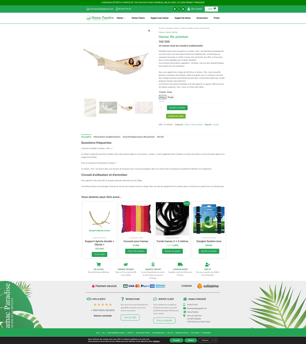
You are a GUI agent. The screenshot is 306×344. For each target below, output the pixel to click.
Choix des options (136, 251)
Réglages (205, 340)
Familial (216, 124)
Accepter (176, 340)
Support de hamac (183, 18)
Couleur (162, 92)
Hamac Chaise (138, 18)
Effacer (162, 101)
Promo (217, 18)
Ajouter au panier (177, 107)
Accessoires (202, 18)
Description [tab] (86, 137)
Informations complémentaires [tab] (107, 137)
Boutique (169, 28)
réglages (156, 341)
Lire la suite (99, 254)
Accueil (161, 28)
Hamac (120, 18)
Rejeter (190, 340)
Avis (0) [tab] (160, 137)
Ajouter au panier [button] (172, 251)
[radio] (162, 97)
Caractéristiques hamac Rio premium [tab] (139, 137)
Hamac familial (187, 28)
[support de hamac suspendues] (97, 157)
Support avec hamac (160, 18)
